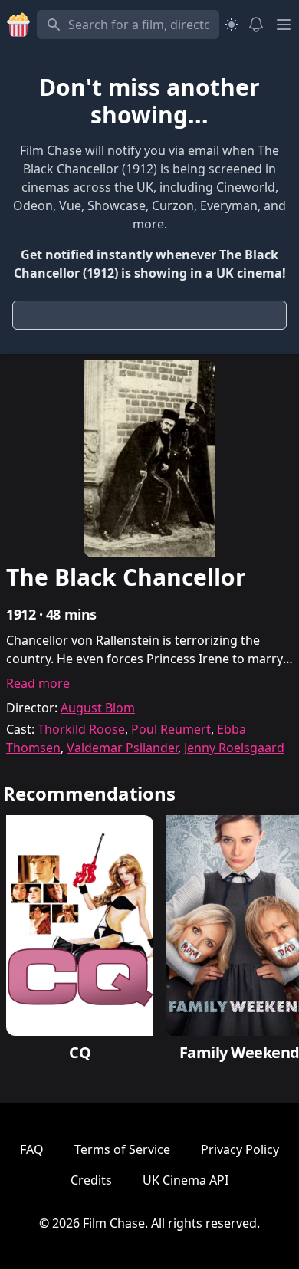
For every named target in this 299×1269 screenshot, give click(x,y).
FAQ (32, 1149)
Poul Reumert (171, 729)
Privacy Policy (240, 1149)
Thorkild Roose (81, 729)
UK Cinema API (185, 1180)
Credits (91, 1180)
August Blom (98, 707)
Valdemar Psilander (122, 747)
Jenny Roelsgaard (234, 747)
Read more (38, 683)
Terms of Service (122, 1149)
